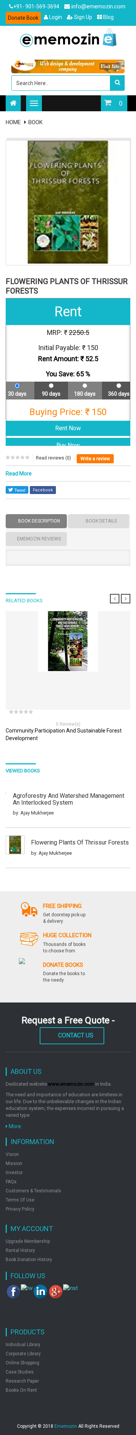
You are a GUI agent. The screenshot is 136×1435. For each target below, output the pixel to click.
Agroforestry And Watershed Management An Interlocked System (68, 799)
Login (55, 17)
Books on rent (21, 1390)
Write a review (95, 458)
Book (35, 122)
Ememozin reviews (39, 538)
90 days (51, 394)
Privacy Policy (20, 1209)
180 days (85, 394)
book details (101, 521)
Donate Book (23, 18)
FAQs (11, 1181)
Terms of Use (20, 1200)
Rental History (20, 1250)
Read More (19, 473)
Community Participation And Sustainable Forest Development (64, 734)
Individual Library (23, 1344)
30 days (17, 394)
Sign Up (82, 17)
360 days (119, 394)
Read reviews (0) (53, 458)
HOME (13, 122)
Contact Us (75, 1035)
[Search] (117, 82)
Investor (14, 1172)
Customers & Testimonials (33, 1190)
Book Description (39, 521)
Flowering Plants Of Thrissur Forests (80, 842)
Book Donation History (29, 1259)
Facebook (43, 490)
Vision (12, 1154)
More (14, 1126)
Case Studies (20, 1372)
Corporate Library (23, 1353)
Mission (14, 1163)
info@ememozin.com (97, 6)
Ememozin (65, 1426)
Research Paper (22, 1381)
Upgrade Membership (28, 1241)
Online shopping (22, 1363)
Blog (108, 17)
